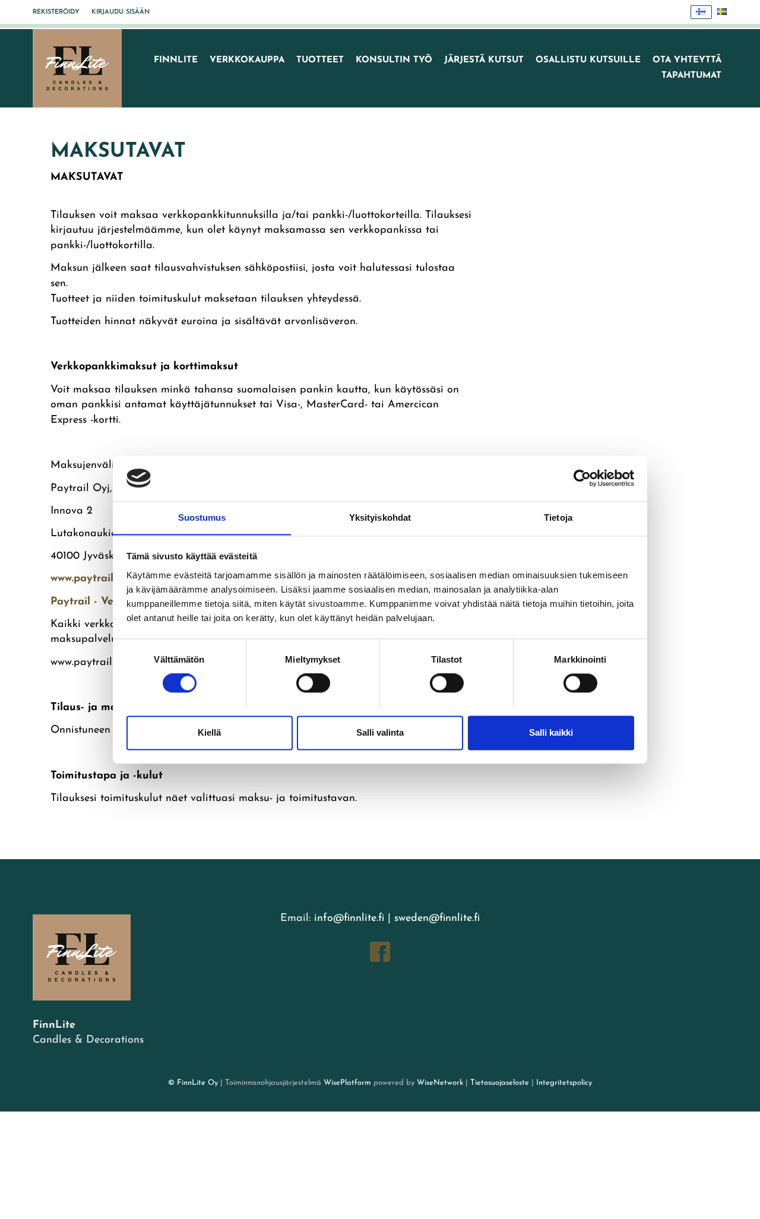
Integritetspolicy (563, 1083)
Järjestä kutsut (484, 60)
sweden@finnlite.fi (437, 918)
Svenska (722, 12)
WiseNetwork (440, 1083)
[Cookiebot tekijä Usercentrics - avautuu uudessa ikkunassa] (582, 478)
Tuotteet (320, 60)
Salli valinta (380, 732)
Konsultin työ (394, 60)
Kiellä (209, 732)
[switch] (313, 682)
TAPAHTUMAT (691, 75)
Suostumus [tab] (202, 517)
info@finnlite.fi (349, 918)
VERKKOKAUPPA (247, 60)
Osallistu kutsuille (588, 60)
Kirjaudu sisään (120, 12)
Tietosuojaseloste (499, 1083)
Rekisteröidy (56, 12)
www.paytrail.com (93, 579)
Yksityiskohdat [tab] (380, 517)
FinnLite (176, 60)
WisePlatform (347, 1083)
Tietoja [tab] (558, 517)
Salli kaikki (551, 732)
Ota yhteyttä (687, 60)
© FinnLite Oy (193, 1083)
